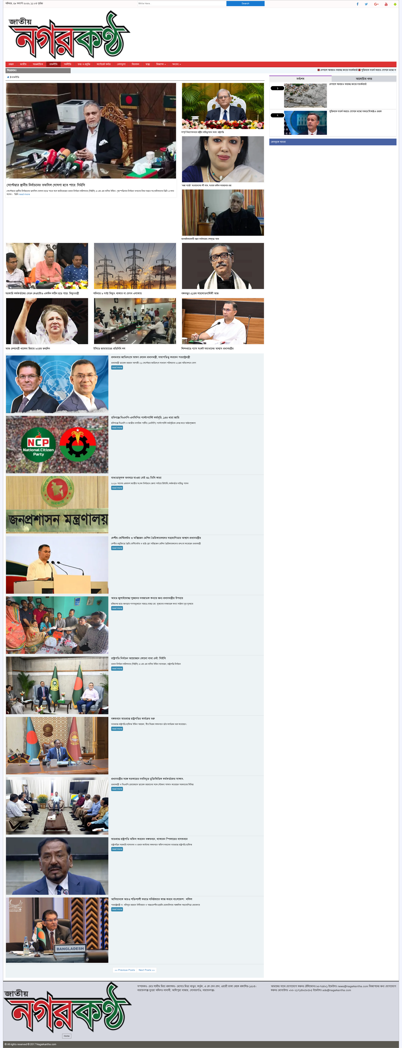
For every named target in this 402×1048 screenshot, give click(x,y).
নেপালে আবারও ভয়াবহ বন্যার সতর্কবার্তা (299, 70)
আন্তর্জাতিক (38, 64)
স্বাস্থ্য (148, 64)
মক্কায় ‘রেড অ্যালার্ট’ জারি (389, 70)
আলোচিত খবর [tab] (364, 79)
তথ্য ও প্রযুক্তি (84, 64)
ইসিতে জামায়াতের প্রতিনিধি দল (109, 348)
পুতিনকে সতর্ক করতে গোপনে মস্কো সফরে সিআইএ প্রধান (347, 70)
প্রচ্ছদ (11, 64)
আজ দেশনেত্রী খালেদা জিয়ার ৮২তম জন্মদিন (27, 348)
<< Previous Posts (125, 970)
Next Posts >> (147, 970)
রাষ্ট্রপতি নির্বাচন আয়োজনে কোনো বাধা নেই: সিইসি (138, 658)
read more (24, 194)
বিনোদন (135, 64)
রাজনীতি (53, 64)
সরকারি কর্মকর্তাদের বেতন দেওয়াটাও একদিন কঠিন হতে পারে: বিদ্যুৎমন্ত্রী (42, 293)
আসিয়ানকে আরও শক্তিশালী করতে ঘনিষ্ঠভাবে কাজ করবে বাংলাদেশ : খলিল (151, 899)
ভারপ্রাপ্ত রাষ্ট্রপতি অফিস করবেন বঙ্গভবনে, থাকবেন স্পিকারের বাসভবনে (149, 839)
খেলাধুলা (121, 64)
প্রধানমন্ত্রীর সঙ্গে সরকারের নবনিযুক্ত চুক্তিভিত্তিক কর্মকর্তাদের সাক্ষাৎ (147, 779)
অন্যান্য (175, 64)
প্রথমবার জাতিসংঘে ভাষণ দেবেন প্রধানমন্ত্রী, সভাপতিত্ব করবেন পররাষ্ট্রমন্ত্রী (150, 357)
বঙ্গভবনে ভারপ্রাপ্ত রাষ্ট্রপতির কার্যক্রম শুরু (133, 718)
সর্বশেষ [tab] (300, 79)
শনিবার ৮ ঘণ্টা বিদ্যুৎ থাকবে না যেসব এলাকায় (117, 293)
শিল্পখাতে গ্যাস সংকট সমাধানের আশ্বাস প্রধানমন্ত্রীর (207, 348)
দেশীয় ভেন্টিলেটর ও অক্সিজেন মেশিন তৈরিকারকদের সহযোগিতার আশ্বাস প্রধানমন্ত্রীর (156, 538)
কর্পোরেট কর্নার (104, 64)
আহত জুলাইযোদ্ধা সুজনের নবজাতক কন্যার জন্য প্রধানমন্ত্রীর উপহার (147, 598)
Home (67, 1036)
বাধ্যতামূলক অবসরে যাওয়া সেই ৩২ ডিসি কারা (136, 477)
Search (245, 3)
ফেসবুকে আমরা (278, 141)
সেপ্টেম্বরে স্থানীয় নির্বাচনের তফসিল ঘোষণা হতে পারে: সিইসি (46, 185)
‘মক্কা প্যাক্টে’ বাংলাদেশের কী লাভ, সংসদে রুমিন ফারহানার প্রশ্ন (206, 185)
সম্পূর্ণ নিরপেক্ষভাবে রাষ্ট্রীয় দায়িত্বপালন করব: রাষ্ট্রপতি (202, 132)
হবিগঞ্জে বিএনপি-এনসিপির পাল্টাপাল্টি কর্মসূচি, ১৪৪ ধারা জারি (145, 417)
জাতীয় (23, 64)
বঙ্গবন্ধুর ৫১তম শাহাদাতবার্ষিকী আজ (200, 293)
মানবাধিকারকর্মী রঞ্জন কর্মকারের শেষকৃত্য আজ (200, 239)
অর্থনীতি (67, 64)
